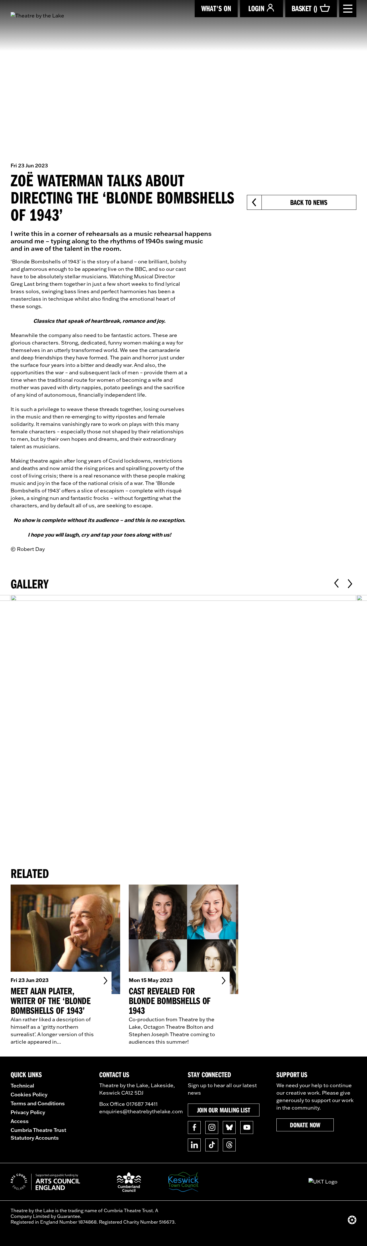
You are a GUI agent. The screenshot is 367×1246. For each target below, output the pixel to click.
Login (256, 8)
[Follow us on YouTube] (246, 1127)
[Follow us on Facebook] (194, 1127)
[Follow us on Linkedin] (194, 1145)
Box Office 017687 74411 (128, 1104)
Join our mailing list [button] (223, 1110)
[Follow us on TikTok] (211, 1145)
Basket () (304, 8)
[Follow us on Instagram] (211, 1127)
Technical (22, 1085)
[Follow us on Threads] (229, 1145)
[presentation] (336, 583)
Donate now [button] (305, 1124)
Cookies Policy (29, 1094)
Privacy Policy (28, 1112)
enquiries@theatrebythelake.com (141, 1111)
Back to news (308, 202)
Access (20, 1121)
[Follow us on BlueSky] (229, 1127)
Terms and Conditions (38, 1103)
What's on (216, 8)
